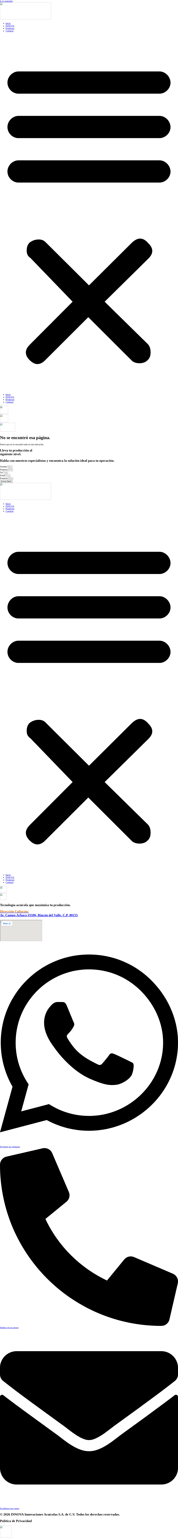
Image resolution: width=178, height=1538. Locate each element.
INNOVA (10, 26)
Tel (1, 472)
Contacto (9, 31)
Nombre (4, 466)
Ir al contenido (6, 1)
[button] (89, 212)
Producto (4, 478)
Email (3, 475)
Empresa (4, 469)
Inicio (8, 23)
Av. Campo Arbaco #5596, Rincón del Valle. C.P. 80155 (39, 913)
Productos (10, 28)
